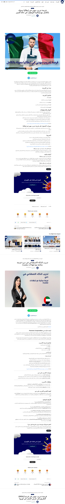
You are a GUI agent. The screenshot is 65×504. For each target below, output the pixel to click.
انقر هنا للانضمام (32, 184)
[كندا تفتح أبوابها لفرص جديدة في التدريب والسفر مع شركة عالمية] (32, 241)
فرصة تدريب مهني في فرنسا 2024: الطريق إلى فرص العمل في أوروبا (37, 146)
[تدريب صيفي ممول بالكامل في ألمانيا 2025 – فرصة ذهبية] (51, 241)
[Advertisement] (32, 25)
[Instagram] (10, 2)
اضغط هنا (49, 326)
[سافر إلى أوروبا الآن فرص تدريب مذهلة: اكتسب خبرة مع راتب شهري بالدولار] (13, 241)
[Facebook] (35, 16)
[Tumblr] (8, 2)
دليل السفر (35, 246)
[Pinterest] (11, 2)
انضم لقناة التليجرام (33, 77)
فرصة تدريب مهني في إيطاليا (35, 206)
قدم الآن (48, 169)
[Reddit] (7, 2)
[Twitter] (34, 16)
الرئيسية (43, 6)
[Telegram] (6, 2)
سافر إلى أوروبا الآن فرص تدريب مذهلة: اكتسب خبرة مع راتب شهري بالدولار (13, 249)
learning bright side (56, 251)
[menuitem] (23, 2)
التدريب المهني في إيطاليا (43, 206)
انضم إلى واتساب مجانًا (33, 310)
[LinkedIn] (9, 2)
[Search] (1, 2)
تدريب (32, 8)
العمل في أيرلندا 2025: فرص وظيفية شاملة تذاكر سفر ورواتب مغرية (37, 123)
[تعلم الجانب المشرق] (62, 2)
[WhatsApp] (33, 16)
